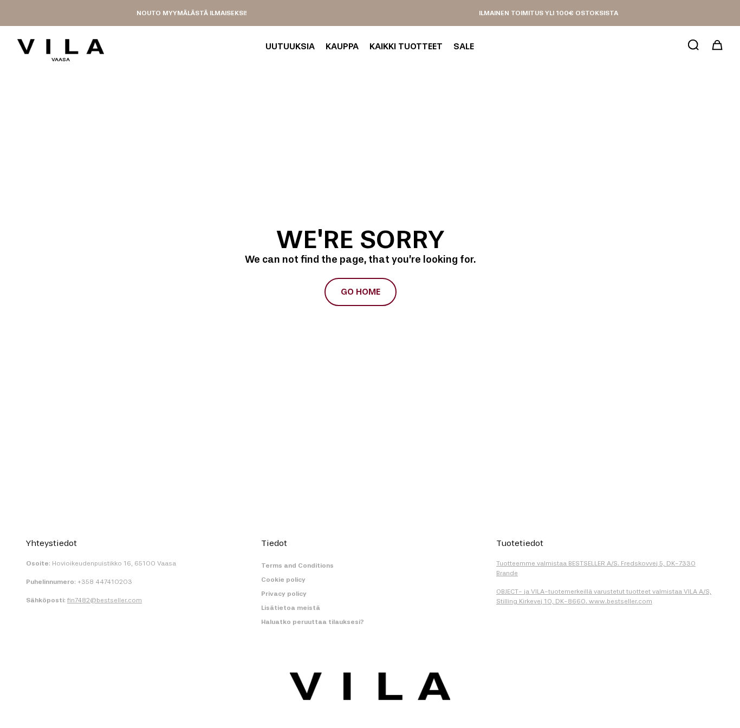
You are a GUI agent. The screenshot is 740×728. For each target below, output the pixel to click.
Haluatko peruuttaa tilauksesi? (312, 622)
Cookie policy (283, 579)
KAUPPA (342, 46)
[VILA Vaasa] (60, 46)
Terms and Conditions (297, 565)
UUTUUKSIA (290, 46)
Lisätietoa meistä (290, 608)
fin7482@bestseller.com (104, 600)
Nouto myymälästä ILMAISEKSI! (191, 13)
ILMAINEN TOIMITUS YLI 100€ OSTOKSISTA (548, 13)
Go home (360, 292)
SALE (463, 46)
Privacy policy (284, 593)
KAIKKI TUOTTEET (406, 46)
